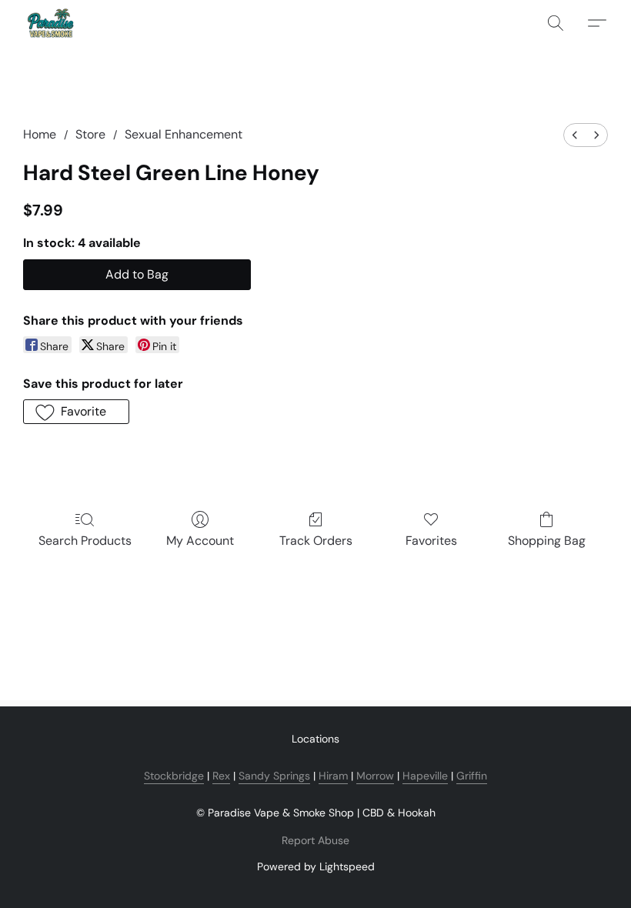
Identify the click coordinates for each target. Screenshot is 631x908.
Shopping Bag (547, 540)
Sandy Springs (274, 776)
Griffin (471, 776)
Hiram (333, 776)
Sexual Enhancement (183, 134)
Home (39, 134)
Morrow (375, 776)
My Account (200, 540)
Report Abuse (315, 840)
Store (90, 134)
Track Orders (315, 540)
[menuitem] (575, 135)
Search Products (85, 540)
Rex (221, 776)
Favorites (431, 540)
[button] (50, 23)
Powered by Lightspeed (316, 866)
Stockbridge (174, 776)
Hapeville (425, 776)
